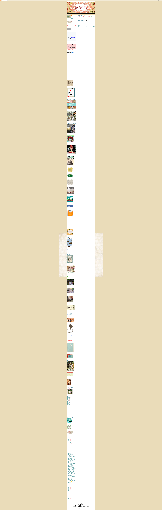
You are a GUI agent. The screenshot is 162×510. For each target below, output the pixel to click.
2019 (68, 438)
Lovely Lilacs (70, 453)
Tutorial (68, 407)
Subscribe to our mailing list (71, 25)
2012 (68, 491)
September (70, 444)
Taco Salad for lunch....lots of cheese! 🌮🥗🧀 (85, 16)
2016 (68, 487)
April (69, 450)
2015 (68, 488)
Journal (68, 405)
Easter (68, 400)
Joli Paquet (68, 404)
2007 (68, 497)
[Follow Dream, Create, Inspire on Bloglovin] (70, 52)
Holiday (68, 403)
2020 (68, 437)
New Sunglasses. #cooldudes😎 (72, 468)
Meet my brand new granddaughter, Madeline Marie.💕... (71, 463)
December (70, 441)
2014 (68, 489)
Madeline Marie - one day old (71, 458)
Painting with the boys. (71, 479)
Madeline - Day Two (70, 452)
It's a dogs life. (70, 475)
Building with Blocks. (71, 465)
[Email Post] (86, 20)
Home (86, 26)
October (70, 443)
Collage (68, 399)
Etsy (67, 401)
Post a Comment (80, 25)
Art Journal (68, 397)
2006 (68, 498)
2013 (68, 490)
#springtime (69, 482)
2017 (68, 440)
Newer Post (79, 26)
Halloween (68, 402)
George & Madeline (70, 461)
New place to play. (70, 478)
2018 (68, 439)
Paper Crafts (68, 406)
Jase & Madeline (70, 460)
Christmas (68, 398)
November (70, 442)
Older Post (93, 26)
